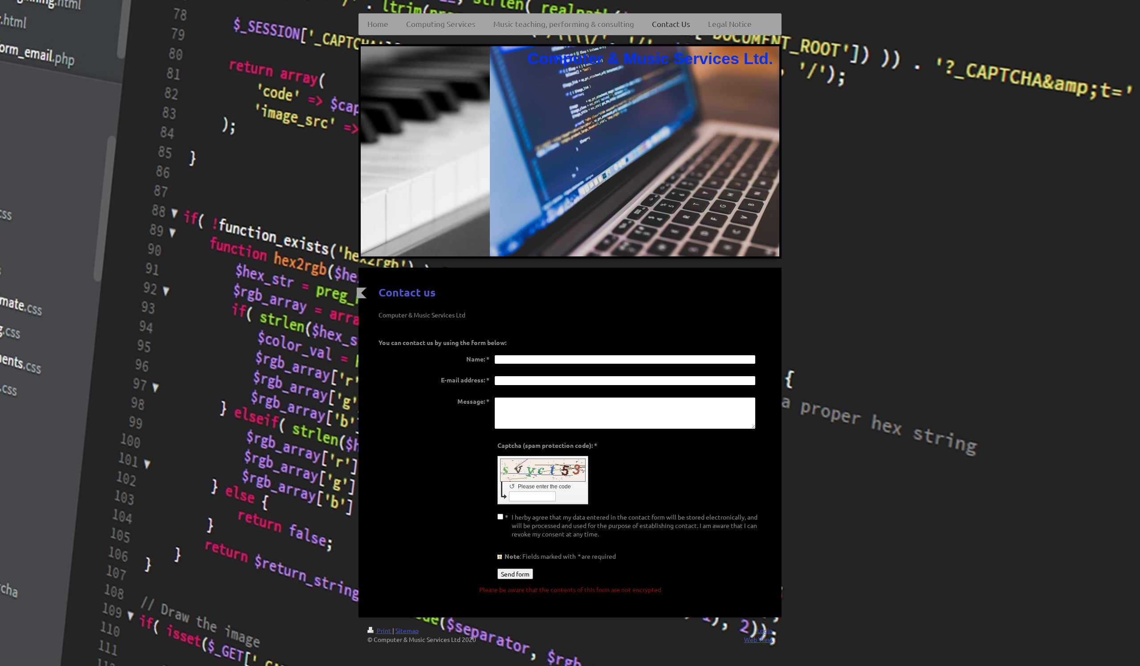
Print (383, 630)
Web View (758, 639)
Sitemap (407, 630)
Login (765, 630)
